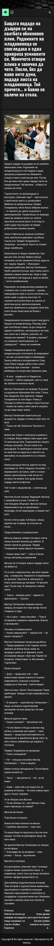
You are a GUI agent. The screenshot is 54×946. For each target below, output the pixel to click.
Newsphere (41, 939)
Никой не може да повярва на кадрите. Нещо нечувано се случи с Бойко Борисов (15, 919)
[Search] (50, 12)
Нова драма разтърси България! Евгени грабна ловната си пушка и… (39, 919)
